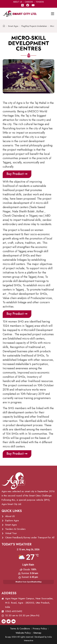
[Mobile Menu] (52, 13)
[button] (7, 76)
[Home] (4, 26)
